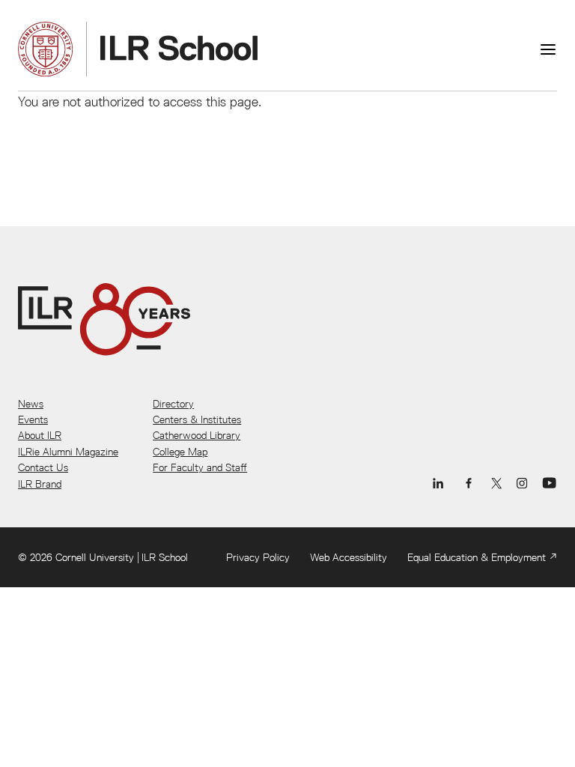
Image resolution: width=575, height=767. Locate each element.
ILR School (165, 557)
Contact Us (43, 467)
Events (33, 419)
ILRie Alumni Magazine (68, 451)
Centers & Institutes (197, 419)
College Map (180, 451)
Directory (173, 403)
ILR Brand (39, 484)
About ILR (39, 435)
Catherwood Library (196, 435)
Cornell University (94, 557)
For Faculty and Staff (200, 467)
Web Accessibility (348, 557)
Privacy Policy (258, 557)
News (30, 403)
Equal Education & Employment (476, 557)
